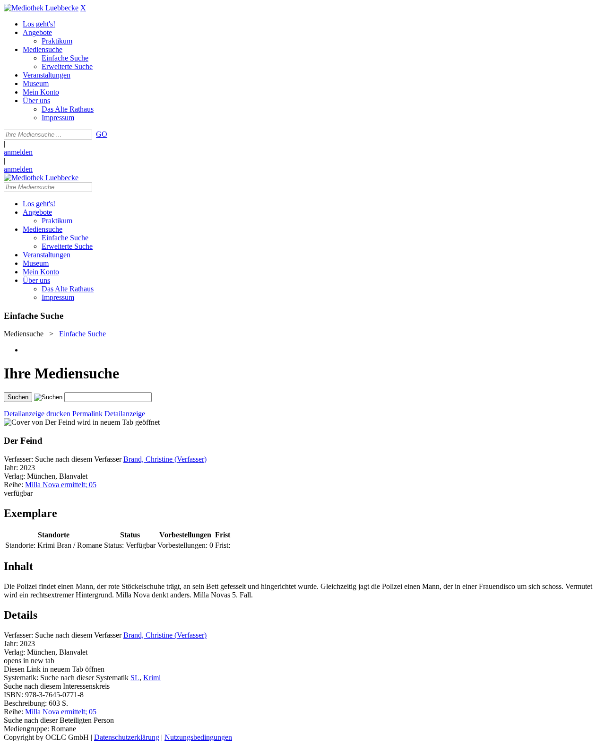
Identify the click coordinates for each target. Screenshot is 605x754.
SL (134, 678)
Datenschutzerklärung (126, 737)
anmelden (18, 152)
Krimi (152, 678)
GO (101, 134)
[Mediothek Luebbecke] (41, 8)
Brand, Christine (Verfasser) (165, 459)
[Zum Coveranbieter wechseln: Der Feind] (39, 422)
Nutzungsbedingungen (198, 737)
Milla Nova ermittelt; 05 (60, 485)
